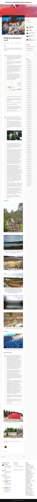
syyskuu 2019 (29, 142)
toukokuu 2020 (29, 128)
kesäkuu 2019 (29, 147)
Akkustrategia (28, 465)
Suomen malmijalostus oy (29, 488)
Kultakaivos (29, 477)
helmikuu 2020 (29, 133)
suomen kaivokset (28, 487)
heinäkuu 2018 (29, 166)
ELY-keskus (27, 467)
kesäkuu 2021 (29, 105)
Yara (26, 495)
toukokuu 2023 (29, 65)
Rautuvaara (27, 486)
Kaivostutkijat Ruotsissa (29, 48)
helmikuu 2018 (29, 175)
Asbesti (32, 465)
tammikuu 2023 (29, 72)
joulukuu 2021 (29, 95)
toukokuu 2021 (29, 107)
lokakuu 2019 (29, 140)
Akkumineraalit (28, 464)
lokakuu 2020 (29, 119)
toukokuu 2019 (29, 149)
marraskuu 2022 (29, 76)
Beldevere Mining (28, 466)
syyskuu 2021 (29, 100)
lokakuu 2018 (29, 161)
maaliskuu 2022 (29, 90)
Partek (31, 484)
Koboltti (31, 476)
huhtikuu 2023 (29, 67)
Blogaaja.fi (23, 500)
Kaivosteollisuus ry (28, 474)
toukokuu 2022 (29, 86)
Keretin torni (27, 476)
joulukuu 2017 (29, 178)
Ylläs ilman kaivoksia (31, 495)
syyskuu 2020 (29, 121)
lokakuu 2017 (29, 182)
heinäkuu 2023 (29, 62)
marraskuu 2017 (29, 180)
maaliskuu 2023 (29, 69)
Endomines (31, 467)
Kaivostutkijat (28, 475)
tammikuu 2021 (29, 114)
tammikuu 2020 (29, 135)
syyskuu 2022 (29, 79)
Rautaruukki (31, 485)
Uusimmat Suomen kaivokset (30, 46)
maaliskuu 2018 (29, 173)
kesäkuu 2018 (29, 168)
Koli (26, 477)
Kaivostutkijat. (5, 442)
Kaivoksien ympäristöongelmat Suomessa (18, 2)
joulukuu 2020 (29, 116)
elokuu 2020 (28, 123)
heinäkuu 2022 (29, 83)
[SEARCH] (34, 55)
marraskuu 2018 (29, 159)
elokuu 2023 (28, 60)
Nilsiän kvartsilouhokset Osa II (13, 39)
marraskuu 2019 (29, 138)
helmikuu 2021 (29, 112)
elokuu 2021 (28, 102)
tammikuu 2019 (29, 156)
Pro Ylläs (27, 485)
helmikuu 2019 (29, 154)
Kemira (32, 475)
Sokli (30, 486)
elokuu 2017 (28, 185)
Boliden (32, 466)
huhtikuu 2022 (29, 88)
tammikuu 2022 (29, 93)
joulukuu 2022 (29, 74)
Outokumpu (27, 484)
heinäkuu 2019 (29, 145)
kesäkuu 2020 (29, 126)
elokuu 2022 (28, 81)
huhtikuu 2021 (29, 109)
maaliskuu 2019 (29, 152)
